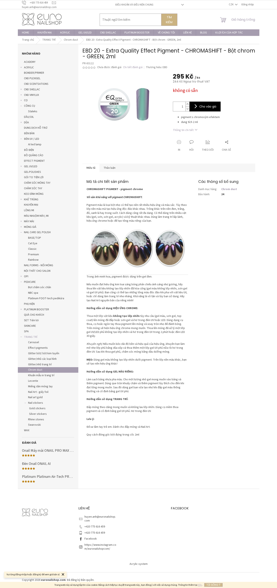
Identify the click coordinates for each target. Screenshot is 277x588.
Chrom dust (35, 370)
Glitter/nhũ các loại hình (42, 359)
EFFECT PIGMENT (34, 161)
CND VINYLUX (31, 95)
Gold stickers (37, 408)
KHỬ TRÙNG (31, 199)
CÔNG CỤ (29, 106)
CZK (231, 4)
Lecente (33, 381)
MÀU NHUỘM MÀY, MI (36, 216)
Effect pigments (38, 348)
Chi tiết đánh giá (132, 67)
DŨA (26, 122)
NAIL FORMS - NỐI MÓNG (38, 265)
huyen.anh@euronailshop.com (100, 519)
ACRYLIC (29, 67)
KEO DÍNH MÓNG (33, 194)
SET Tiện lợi (31, 320)
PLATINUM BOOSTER (36, 309)
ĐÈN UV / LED (31, 139)
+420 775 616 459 (94, 527)
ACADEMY (29, 62)
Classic (32, 249)
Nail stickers (35, 403)
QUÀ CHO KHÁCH (34, 315)
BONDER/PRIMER (34, 73)
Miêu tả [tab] (91, 168)
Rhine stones (36, 419)
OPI (26, 276)
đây (200, 585)
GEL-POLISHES (32, 172)
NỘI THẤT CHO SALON (37, 271)
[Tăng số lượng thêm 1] (187, 104)
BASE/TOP (34, 238)
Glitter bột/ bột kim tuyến (43, 353)
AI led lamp (34, 144)
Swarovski (34, 425)
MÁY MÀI (29, 221)
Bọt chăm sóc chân (39, 287)
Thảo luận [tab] (109, 168)
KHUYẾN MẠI (31, 205)
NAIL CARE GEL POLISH (37, 232)
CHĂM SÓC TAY (33, 188)
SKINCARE (30, 326)
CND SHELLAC (32, 89)
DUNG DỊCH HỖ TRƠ (35, 128)
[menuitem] (25, 32)
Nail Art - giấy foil (38, 392)
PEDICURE (30, 282)
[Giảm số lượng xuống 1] (187, 109)
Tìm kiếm (169, 19)
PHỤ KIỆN (29, 304)
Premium (33, 254)
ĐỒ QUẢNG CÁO (33, 155)
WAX (26, 430)
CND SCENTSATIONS (36, 84)
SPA (26, 331)
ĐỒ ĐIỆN (29, 150)
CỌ (26, 100)
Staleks (32, 111)
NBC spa (33, 293)
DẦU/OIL (29, 117)
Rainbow (33, 260)
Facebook (90, 539)
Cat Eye (32, 243)
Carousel (33, 342)
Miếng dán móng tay (40, 386)
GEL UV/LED (30, 166)
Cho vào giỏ (207, 106)
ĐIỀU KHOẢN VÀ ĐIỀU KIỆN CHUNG (134, 5)
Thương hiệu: (156, 67)
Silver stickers (38, 414)
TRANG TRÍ (30, 337)
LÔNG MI (29, 210)
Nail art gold (35, 397)
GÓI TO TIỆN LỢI (33, 177)
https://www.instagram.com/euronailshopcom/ (100, 547)
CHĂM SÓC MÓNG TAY (37, 183)
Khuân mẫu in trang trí (41, 375)
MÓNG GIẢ (30, 227)
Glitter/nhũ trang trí (40, 364)
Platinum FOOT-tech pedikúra (46, 298)
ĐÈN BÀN (29, 133)
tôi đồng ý (213, 585)
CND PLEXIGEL (32, 78)
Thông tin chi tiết (183, 130)
